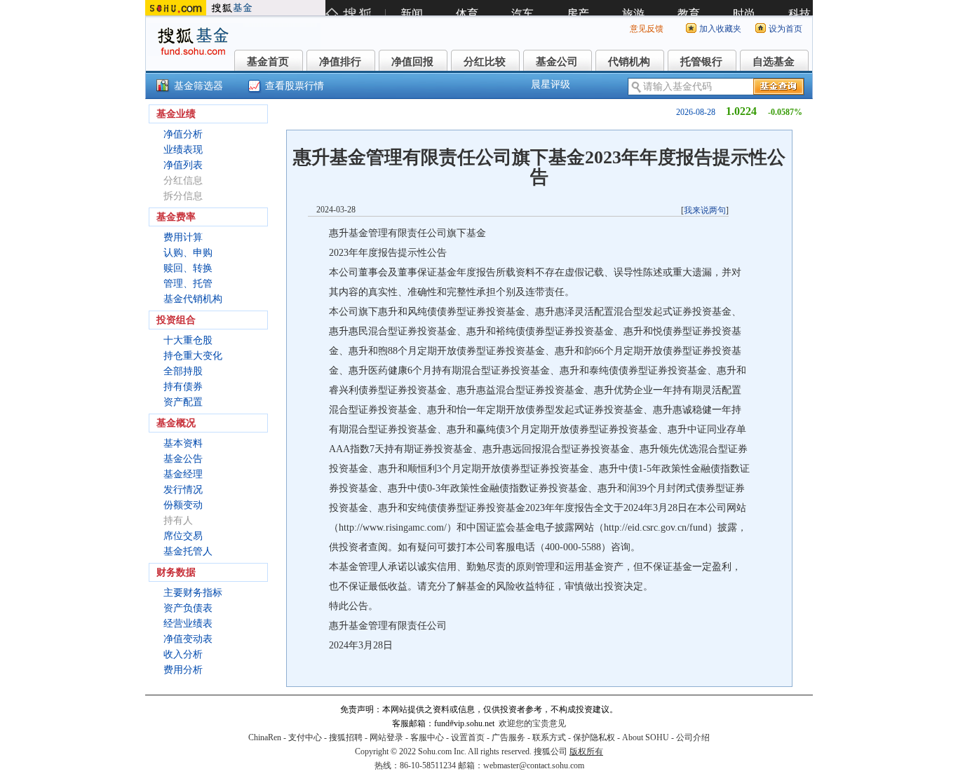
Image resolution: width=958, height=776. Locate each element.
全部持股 (183, 371)
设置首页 (468, 737)
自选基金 (774, 61)
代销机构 (629, 61)
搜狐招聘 (346, 737)
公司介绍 (693, 737)
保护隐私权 (594, 737)
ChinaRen (264, 737)
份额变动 (183, 505)
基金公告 (183, 459)
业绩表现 (183, 149)
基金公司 (557, 61)
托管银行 (701, 61)
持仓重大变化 (192, 355)
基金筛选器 (198, 86)
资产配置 (183, 402)
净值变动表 (187, 639)
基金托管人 (187, 551)
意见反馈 (646, 29)
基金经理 (183, 474)
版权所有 (586, 751)
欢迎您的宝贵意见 (532, 723)
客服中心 (427, 737)
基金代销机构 (192, 299)
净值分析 (183, 134)
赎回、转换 (187, 268)
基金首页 (268, 61)
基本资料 (183, 443)
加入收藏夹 (720, 29)
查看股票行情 (294, 86)
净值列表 (183, 165)
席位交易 (183, 536)
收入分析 (183, 654)
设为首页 (785, 29)
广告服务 (508, 737)
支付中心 (305, 737)
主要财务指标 (192, 592)
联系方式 (549, 737)
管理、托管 (187, 283)
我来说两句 (705, 210)
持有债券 (183, 386)
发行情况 (183, 489)
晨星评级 (550, 84)
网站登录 (386, 737)
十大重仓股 (187, 340)
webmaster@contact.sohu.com (533, 765)
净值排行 (340, 61)
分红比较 (485, 61)
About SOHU (645, 737)
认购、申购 (187, 252)
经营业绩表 (187, 623)
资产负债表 (187, 608)
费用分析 (183, 670)
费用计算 (183, 237)
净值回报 (412, 61)
